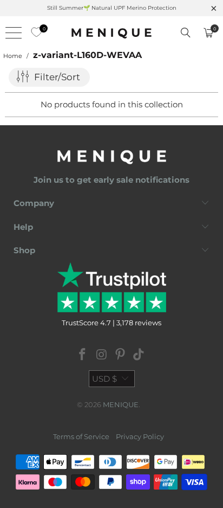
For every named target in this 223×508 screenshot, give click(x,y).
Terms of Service (81, 436)
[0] (33, 32)
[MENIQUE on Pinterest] (121, 355)
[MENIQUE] (111, 32)
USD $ (104, 379)
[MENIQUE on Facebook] (83, 355)
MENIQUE (121, 404)
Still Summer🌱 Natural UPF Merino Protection (111, 7)
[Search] (185, 32)
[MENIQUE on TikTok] (139, 355)
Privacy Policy (140, 436)
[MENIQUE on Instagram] (102, 355)
